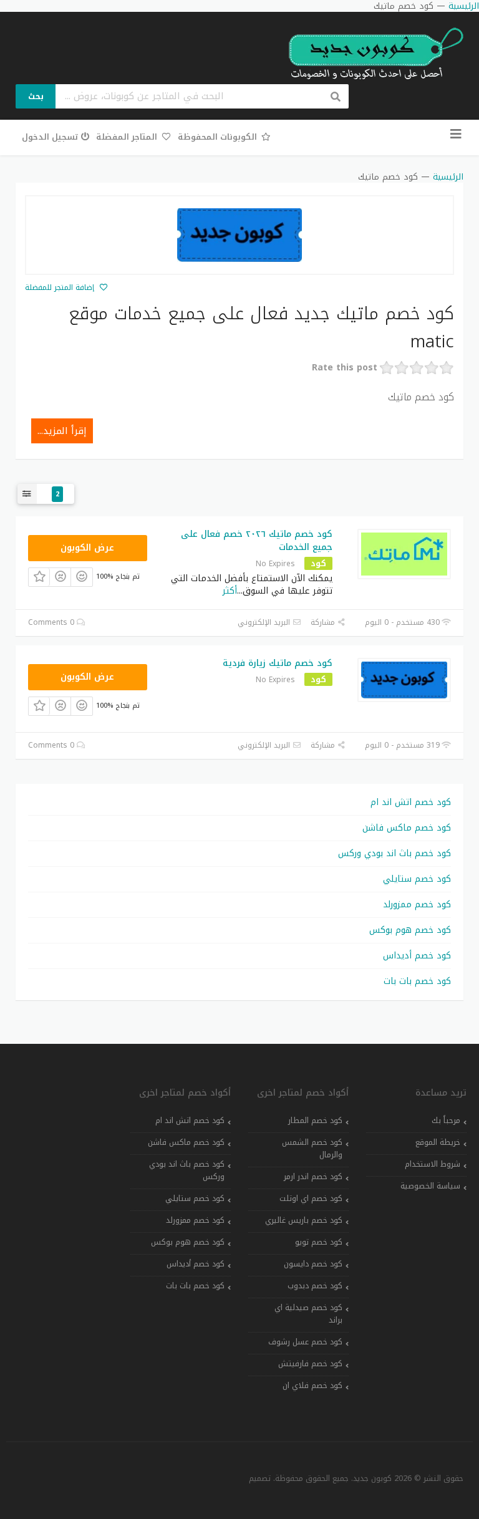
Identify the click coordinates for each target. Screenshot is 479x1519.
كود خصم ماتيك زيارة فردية (277, 663)
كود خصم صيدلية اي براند (308, 1314)
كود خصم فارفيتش (310, 1363)
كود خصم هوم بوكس (410, 930)
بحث (36, 96)
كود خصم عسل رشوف (305, 1341)
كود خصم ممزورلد (417, 904)
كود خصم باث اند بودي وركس (394, 853)
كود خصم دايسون (313, 1263)
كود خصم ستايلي (417, 878)
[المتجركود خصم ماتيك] (239, 235)
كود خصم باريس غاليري (303, 1220)
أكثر (230, 590)
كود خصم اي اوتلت (310, 1198)
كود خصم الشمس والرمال (312, 1148)
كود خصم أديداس (417, 955)
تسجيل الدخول (50, 137)
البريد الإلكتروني (265, 622)
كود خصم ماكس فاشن (406, 827)
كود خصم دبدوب (315, 1285)
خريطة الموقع (437, 1142)
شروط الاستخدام (432, 1164)
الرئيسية (448, 177)
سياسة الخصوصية (430, 1186)
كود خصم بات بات (417, 981)
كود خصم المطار (315, 1120)
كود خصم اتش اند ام (410, 802)
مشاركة (324, 622)
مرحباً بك (446, 1120)
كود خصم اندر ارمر (313, 1176)
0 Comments (52, 622)
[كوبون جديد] (369, 54)
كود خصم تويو (318, 1242)
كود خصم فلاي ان (312, 1385)
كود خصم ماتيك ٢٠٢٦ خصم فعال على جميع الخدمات (256, 541)
